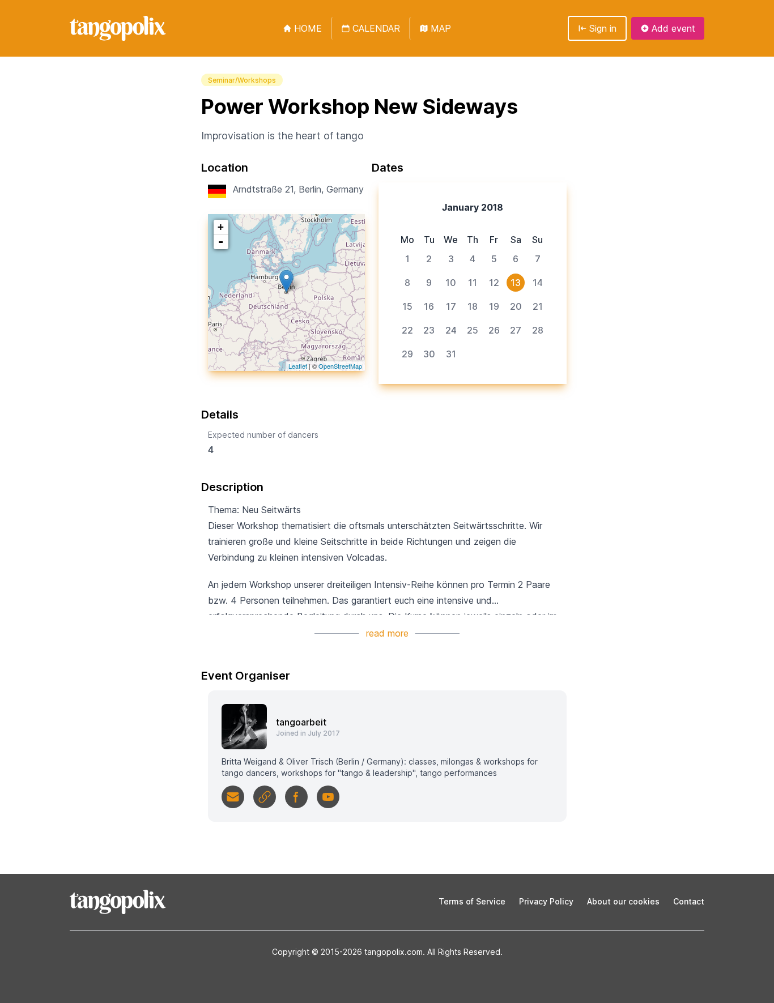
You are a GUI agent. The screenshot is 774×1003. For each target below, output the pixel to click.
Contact (688, 901)
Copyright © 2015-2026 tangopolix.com (347, 952)
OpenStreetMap (340, 365)
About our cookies (623, 901)
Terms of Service (472, 901)
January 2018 (472, 207)
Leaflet (297, 365)
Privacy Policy (546, 901)
